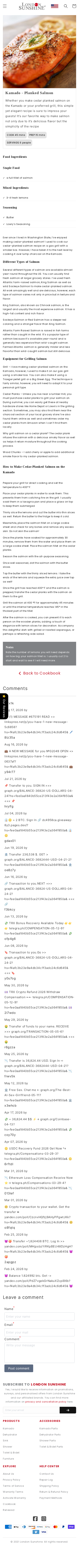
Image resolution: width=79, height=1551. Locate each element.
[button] (5, 6)
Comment (12, 1338)
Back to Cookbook (41, 673)
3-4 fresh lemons (15, 197)
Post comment (18, 1368)
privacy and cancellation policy (46, 1401)
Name (9, 1308)
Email (9, 1324)
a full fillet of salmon (18, 177)
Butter (8, 217)
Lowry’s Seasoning (16, 224)
